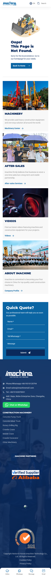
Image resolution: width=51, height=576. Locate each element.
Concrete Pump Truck (12, 417)
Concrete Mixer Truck (11, 421)
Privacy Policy (25, 563)
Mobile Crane (8, 434)
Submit (23, 353)
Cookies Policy (25, 560)
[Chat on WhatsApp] (16, 405)
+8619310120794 (29, 383)
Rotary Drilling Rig (10, 425)
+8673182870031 (17, 392)
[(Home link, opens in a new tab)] (9, 3)
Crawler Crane (9, 429)
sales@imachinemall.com (22, 388)
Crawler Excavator (10, 438)
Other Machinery (10, 442)
